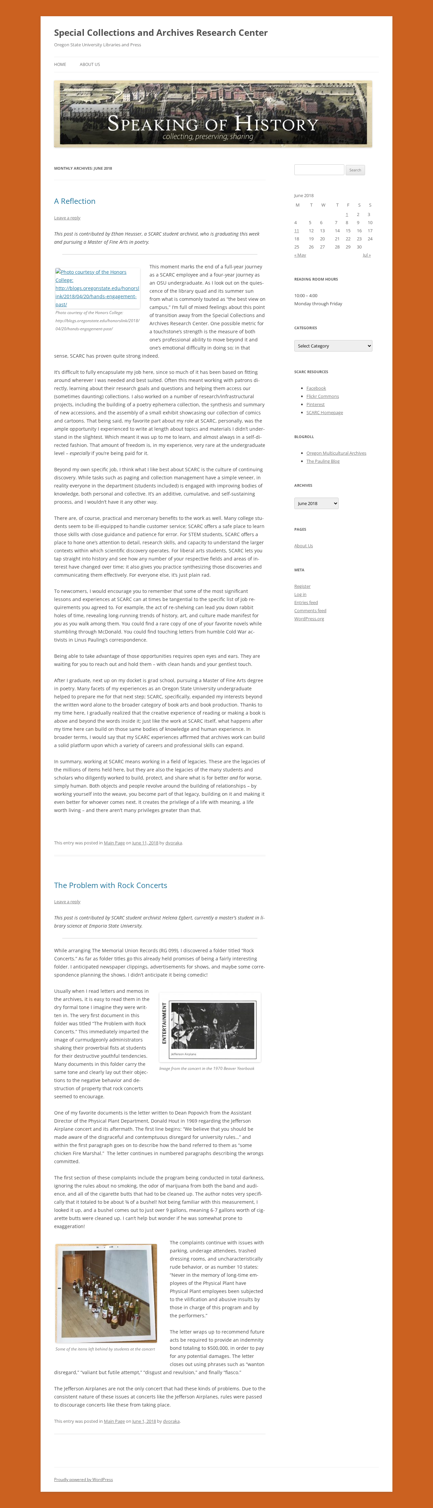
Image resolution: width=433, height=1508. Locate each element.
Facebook (316, 388)
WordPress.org (309, 619)
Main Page (114, 843)
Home (60, 64)
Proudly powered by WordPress (83, 1479)
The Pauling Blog (323, 461)
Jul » (367, 255)
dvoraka (173, 843)
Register (302, 586)
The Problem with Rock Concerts (110, 885)
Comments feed (310, 610)
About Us (90, 64)
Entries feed (306, 602)
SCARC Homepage (324, 412)
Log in (300, 594)
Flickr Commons (322, 396)
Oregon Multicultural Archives (336, 453)
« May (300, 255)
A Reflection (75, 201)
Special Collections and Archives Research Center (161, 32)
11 (296, 231)
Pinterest (315, 404)
